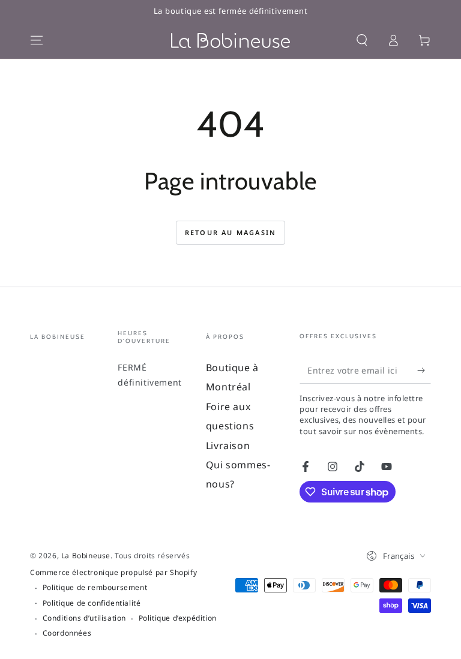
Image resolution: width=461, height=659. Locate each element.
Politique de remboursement (95, 587)
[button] (362, 40)
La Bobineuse (85, 555)
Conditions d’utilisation (84, 618)
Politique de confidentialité (92, 603)
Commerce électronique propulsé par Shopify (113, 572)
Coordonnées (67, 633)
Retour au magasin (230, 232)
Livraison (228, 445)
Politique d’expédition (178, 618)
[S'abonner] (424, 370)
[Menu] (36, 40)
